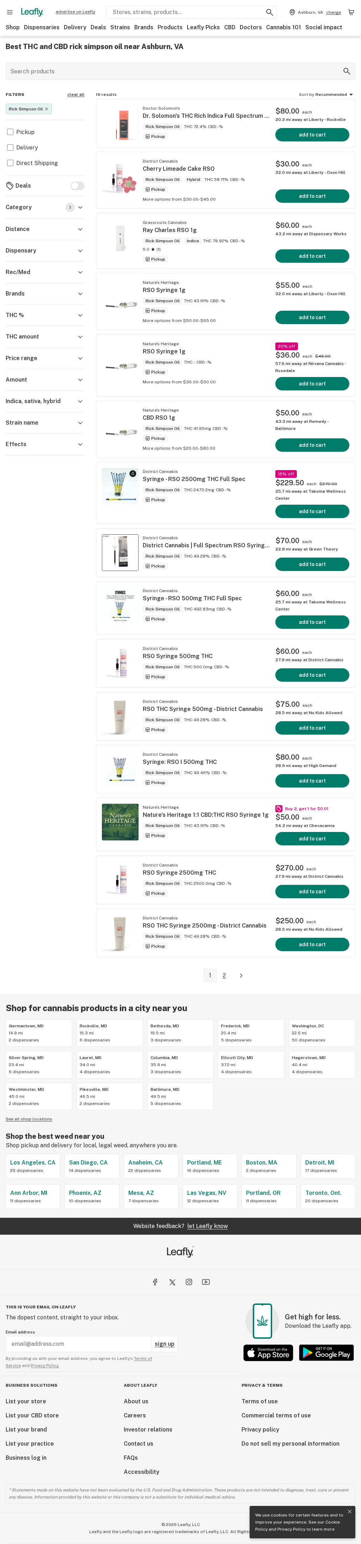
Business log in (26, 1457)
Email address (20, 1332)
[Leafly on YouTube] (205, 1282)
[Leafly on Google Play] (326, 1352)
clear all (76, 94)
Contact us (138, 1443)
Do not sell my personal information (290, 1443)
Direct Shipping (37, 163)
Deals (98, 27)
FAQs (131, 1457)
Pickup (25, 132)
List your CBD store (32, 1415)
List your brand (26, 1429)
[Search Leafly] (270, 12)
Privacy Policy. (45, 1365)
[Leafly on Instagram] (188, 1282)
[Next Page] (241, 975)
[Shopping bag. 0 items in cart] (351, 12)
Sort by (306, 94)
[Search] (346, 71)
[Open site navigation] (10, 12)
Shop (13, 27)
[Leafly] (32, 12)
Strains (120, 27)
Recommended (331, 94)
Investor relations (148, 1429)
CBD (229, 27)
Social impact (323, 27)
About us (136, 1401)
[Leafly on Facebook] (155, 1281)
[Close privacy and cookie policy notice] (350, 1511)
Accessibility (141, 1472)
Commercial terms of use (276, 1415)
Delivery (75, 27)
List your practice (30, 1443)
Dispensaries (42, 27)
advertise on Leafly (75, 11)
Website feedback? (180, 1226)
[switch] (78, 186)
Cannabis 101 (283, 27)
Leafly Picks (203, 27)
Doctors (251, 27)
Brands (143, 27)
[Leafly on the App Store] (268, 1352)
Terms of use (259, 1401)
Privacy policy (260, 1429)
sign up (165, 1344)
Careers (135, 1415)
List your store (26, 1401)
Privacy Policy (291, 1529)
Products (170, 27)
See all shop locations (29, 1119)
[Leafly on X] (172, 1282)
